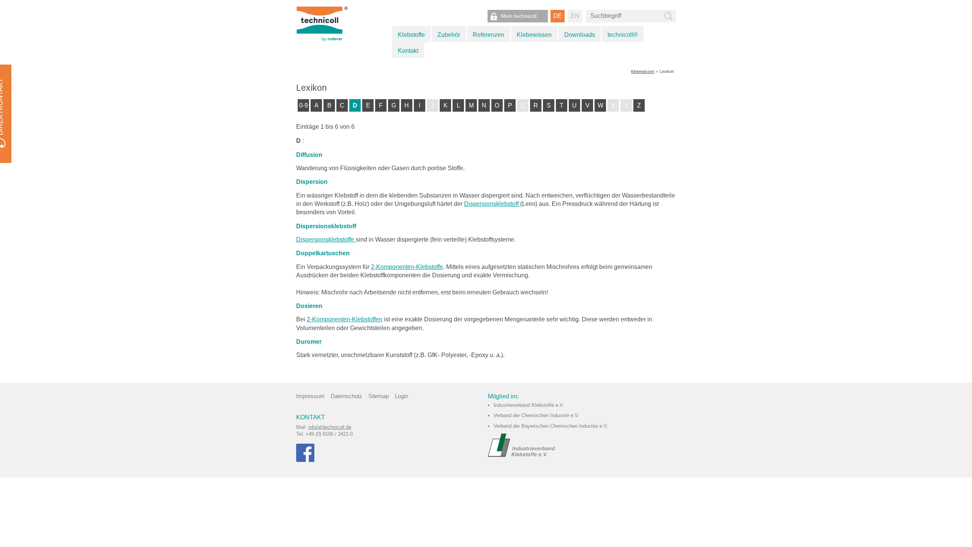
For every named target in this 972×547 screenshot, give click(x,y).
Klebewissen (534, 35)
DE (557, 16)
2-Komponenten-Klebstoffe (407, 267)
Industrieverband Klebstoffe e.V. (529, 405)
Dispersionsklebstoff (492, 204)
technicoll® (623, 35)
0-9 (303, 105)
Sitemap (378, 396)
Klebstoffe (411, 35)
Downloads (579, 35)
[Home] (331, 23)
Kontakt (408, 50)
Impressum (310, 396)
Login (401, 396)
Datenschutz (346, 396)
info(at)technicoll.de (329, 427)
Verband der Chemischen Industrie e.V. (536, 415)
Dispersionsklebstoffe (326, 239)
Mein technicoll (518, 16)
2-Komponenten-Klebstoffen (344, 319)
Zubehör (448, 35)
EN (575, 16)
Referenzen (488, 35)
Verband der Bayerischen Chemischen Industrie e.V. (551, 426)
